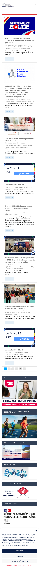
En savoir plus (9, 59)
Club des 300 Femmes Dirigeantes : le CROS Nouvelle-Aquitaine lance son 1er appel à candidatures (20, 141)
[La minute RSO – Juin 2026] (19, 172)
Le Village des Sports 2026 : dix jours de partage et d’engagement (19, 307)
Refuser (19, 556)
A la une (15, 45)
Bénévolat (25, 311)
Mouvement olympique (17, 48)
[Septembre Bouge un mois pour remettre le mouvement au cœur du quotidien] (19, 26)
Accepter (19, 551)
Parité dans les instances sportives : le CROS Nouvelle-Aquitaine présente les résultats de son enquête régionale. (20, 261)
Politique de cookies (11, 565)
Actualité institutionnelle (24, 45)
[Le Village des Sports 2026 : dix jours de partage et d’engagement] (19, 293)
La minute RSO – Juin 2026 (15, 185)
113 (20, 369)
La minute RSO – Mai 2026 (15, 350)
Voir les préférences (19, 561)
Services (24, 101)
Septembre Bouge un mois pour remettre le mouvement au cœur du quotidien (19, 40)
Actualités (7, 47)
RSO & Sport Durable (10, 189)
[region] (19, 516)
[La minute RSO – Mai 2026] (19, 337)
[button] (36, 531)
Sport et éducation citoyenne (23, 147)
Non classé (19, 101)
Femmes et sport (27, 146)
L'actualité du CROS (16, 47)
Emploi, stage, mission (25, 99)
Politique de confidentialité (25, 565)
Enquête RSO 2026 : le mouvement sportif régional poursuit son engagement (18, 208)
